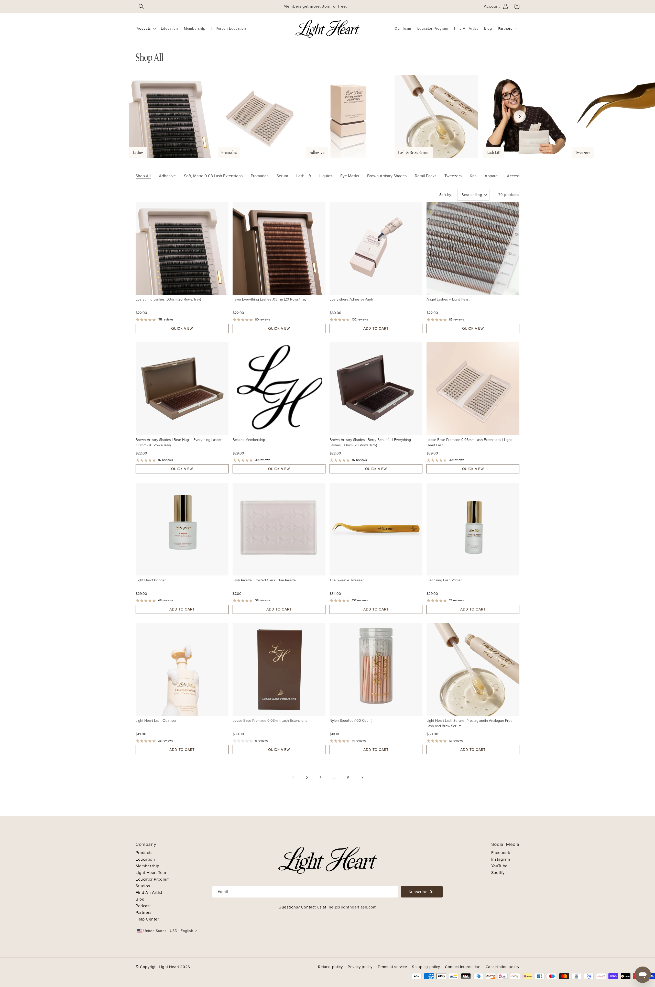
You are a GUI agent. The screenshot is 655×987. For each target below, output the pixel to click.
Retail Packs (425, 176)
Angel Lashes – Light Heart (448, 299)
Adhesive (167, 176)
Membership (147, 866)
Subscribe (418, 892)
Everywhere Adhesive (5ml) (351, 299)
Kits (473, 176)
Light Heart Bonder (151, 580)
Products (143, 28)
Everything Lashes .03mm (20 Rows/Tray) (168, 299)
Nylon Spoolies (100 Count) (351, 720)
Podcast (143, 905)
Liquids (325, 176)
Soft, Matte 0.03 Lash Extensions (213, 176)
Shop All (143, 176)
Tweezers (453, 176)
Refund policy (330, 966)
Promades (259, 176)
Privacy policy (360, 966)
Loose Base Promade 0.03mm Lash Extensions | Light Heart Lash (469, 442)
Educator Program (153, 879)
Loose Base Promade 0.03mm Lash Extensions (270, 720)
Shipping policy (426, 966)
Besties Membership (249, 440)
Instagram (500, 859)
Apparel (492, 176)
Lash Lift (303, 176)
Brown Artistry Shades (387, 176)
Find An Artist (149, 892)
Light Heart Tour (151, 872)
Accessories (517, 176)
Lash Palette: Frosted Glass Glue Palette (264, 580)
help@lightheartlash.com (353, 907)
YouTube (499, 866)
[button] (145, 28)
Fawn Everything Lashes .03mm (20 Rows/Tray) (270, 299)
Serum (282, 176)
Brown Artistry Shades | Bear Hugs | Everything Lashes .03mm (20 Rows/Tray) (179, 442)
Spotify (498, 872)
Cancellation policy (502, 966)
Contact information (462, 966)
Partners (505, 28)
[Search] (141, 6)
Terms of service (392, 966)
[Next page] (362, 777)
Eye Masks (349, 176)
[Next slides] (520, 116)
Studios (143, 886)
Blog (140, 899)
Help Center (147, 919)
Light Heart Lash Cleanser (156, 720)
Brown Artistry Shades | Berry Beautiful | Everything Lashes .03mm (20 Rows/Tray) (370, 442)
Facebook (500, 852)
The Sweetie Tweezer (347, 580)
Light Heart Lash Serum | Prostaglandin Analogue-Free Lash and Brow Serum (469, 723)
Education (145, 859)
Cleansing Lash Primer (444, 580)
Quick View (182, 328)
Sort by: (445, 195)
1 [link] (293, 777)
